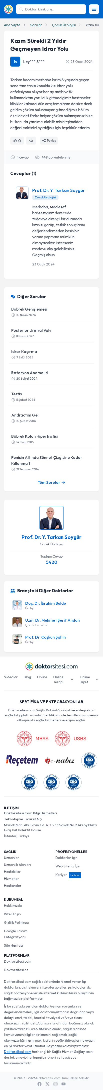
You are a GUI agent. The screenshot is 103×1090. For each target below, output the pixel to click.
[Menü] (94, 9)
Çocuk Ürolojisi (64, 25)
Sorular (36, 25)
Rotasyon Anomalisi (29, 375)
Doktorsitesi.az (16, 970)
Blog (27, 677)
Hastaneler (13, 885)
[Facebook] (40, 1084)
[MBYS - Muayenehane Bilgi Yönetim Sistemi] (32, 739)
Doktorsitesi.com (17, 961)
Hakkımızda (13, 905)
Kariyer (68, 874)
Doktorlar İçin (67, 857)
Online (42, 677)
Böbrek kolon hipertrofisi (34, 439)
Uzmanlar (11, 857)
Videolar (11, 677)
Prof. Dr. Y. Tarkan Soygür (58, 190)
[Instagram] (56, 1084)
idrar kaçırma (24, 354)
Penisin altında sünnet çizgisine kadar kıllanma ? (46, 463)
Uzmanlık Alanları (17, 864)
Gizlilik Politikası (16, 922)
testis (23, 396)
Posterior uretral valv (31, 333)
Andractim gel (24, 418)
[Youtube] (64, 1084)
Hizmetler (11, 878)
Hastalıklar (12, 871)
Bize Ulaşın (12, 914)
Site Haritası (13, 945)
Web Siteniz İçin (68, 866)
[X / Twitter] (48, 1084)
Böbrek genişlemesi (29, 312)
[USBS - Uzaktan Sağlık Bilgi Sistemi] (70, 739)
